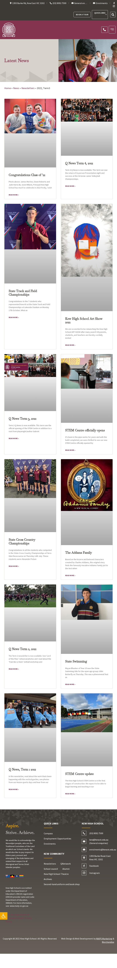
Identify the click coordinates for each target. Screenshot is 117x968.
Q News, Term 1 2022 (22, 769)
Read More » (14, 195)
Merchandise (108, 942)
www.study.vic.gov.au (19, 906)
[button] (3, 916)
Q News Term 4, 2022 (79, 163)
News (16, 88)
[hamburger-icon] (112, 30)
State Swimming (76, 661)
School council (51, 868)
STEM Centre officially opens (85, 430)
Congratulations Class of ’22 (27, 175)
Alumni (65, 868)
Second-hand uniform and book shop (62, 884)
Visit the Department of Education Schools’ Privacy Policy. (19, 918)
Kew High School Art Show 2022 (83, 320)
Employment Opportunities (57, 838)
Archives (48, 879)
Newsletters (28, 88)
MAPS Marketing (104, 938)
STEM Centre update (79, 774)
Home (7, 88)
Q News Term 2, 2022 (22, 649)
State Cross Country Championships (22, 541)
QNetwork (65, 863)
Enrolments (50, 843)
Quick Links (99, 13)
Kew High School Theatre (56, 874)
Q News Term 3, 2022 (22, 418)
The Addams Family (78, 553)
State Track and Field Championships (23, 292)
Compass (48, 833)
